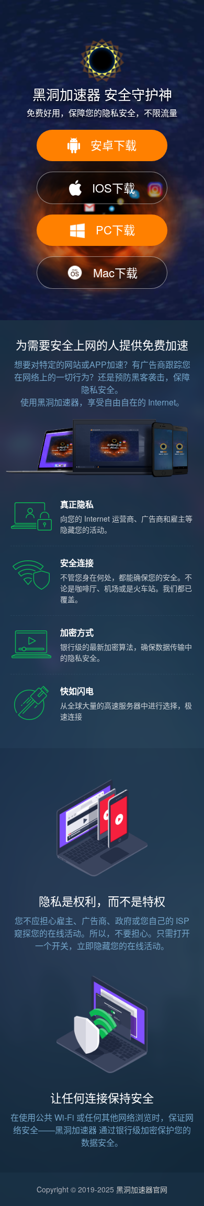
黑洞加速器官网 (141, 1189)
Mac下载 (115, 272)
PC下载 (115, 229)
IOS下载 (113, 187)
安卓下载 (113, 145)
